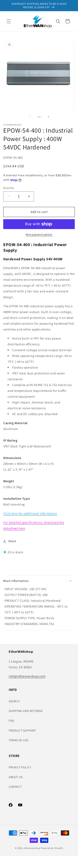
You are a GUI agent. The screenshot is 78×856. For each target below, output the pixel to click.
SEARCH (14, 701)
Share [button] (12, 541)
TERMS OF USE (18, 740)
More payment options (39, 234)
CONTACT (15, 787)
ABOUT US (16, 777)
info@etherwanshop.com (27, 676)
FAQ (11, 721)
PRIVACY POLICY (20, 767)
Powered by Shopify (52, 848)
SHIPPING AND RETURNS (26, 711)
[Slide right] (48, 116)
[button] (8, 21)
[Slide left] (29, 116)
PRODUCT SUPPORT (22, 730)
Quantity (8, 188)
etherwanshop (32, 848)
